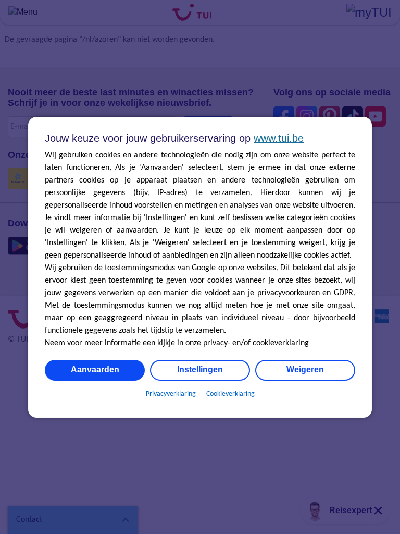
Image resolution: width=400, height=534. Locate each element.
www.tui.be (279, 138)
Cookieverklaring (230, 394)
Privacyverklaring (171, 394)
